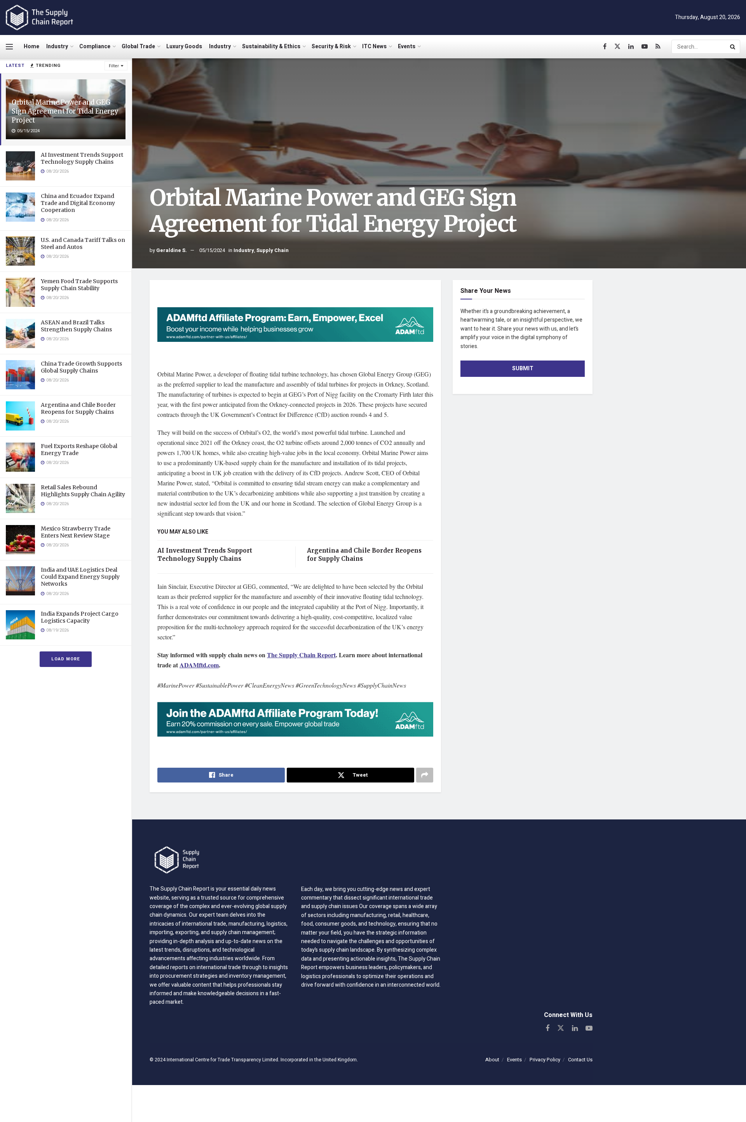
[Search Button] (733, 47)
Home (31, 46)
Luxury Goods (184, 46)
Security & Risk (331, 46)
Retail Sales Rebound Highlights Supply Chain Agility (83, 491)
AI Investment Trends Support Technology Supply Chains (82, 158)
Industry (57, 46)
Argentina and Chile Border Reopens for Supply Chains (78, 408)
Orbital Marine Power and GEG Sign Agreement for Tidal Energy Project (65, 111)
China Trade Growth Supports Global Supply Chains (81, 367)
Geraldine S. (171, 250)
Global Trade (138, 46)
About (492, 1059)
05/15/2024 (212, 250)
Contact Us (580, 1059)
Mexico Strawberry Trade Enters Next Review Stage (75, 532)
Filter (114, 66)
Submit (522, 368)
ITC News (374, 46)
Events (406, 46)
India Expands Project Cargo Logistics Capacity (80, 617)
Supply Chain (272, 250)
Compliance (94, 46)
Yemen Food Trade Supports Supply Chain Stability (79, 285)
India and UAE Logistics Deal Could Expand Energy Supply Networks (80, 576)
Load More (65, 659)
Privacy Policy (545, 1059)
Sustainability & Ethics (271, 46)
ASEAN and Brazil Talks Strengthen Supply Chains (76, 326)
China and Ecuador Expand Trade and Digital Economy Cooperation (78, 203)
